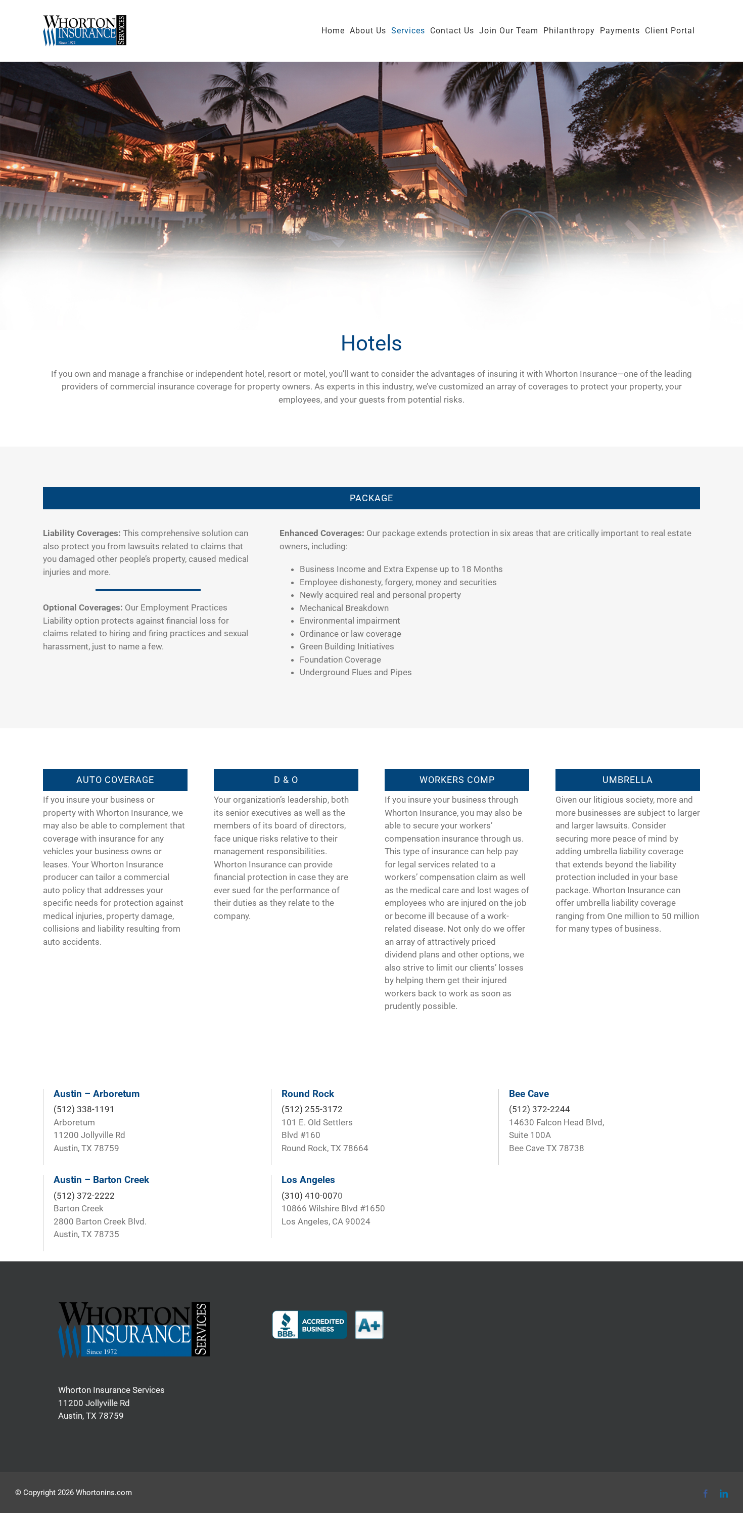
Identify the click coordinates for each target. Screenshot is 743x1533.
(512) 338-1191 (84, 1109)
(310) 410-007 (310, 1196)
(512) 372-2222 (84, 1196)
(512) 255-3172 (312, 1109)
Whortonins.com (104, 1492)
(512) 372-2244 (539, 1109)
